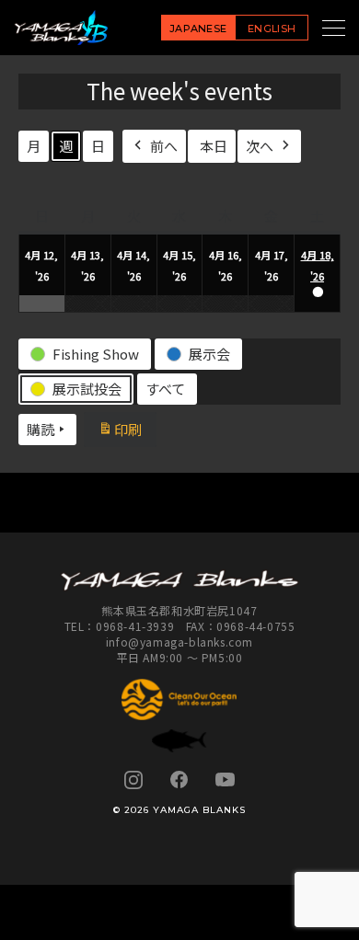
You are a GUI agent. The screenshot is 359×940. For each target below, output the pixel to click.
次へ (259, 145)
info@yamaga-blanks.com (179, 641)
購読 (40, 429)
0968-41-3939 (135, 626)
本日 (213, 145)
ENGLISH (271, 28)
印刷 (134, 432)
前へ (164, 145)
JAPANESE (198, 28)
